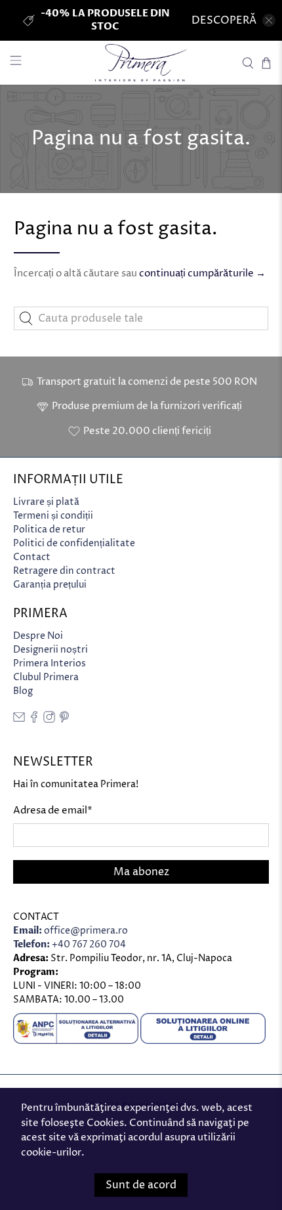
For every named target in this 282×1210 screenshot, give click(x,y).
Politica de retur (49, 529)
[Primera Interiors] (141, 62)
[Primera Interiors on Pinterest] (64, 720)
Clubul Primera (46, 677)
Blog (23, 691)
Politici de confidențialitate (74, 543)
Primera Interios (49, 663)
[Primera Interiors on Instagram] (49, 720)
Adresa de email (52, 810)
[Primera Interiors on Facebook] (34, 720)
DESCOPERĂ (223, 20)
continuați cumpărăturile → (202, 273)
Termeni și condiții (53, 515)
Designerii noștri (50, 649)
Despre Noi (38, 636)
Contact (31, 557)
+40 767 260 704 (69, 944)
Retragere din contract (64, 571)
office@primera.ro (70, 930)
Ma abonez (141, 872)
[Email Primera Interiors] (19, 720)
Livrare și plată (46, 502)
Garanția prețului (50, 584)
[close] (268, 20)
